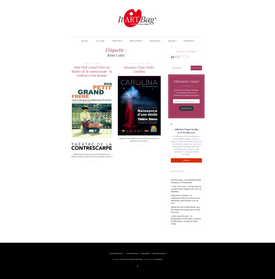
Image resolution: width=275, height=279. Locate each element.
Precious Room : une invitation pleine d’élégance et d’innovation (186, 181)
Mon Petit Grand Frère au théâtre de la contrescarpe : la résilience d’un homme (92, 71)
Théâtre (97, 63)
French (177, 57)
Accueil (84, 41)
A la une (100, 41)
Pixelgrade (158, 259)
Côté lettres (136, 41)
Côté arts (117, 41)
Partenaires (145, 253)
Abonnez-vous (186, 108)
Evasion (172, 41)
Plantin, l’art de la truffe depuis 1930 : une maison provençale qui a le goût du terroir (186, 209)
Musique (141, 63)
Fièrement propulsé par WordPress (131, 259)
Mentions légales (159, 253)
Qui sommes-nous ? (116, 253)
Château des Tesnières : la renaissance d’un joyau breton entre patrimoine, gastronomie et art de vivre (185, 199)
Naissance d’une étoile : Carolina (139, 69)
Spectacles (155, 41)
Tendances (189, 41)
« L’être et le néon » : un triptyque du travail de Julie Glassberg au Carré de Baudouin (186, 189)
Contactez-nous (132, 253)
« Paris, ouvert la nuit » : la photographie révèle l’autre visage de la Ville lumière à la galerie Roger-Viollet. (186, 220)
